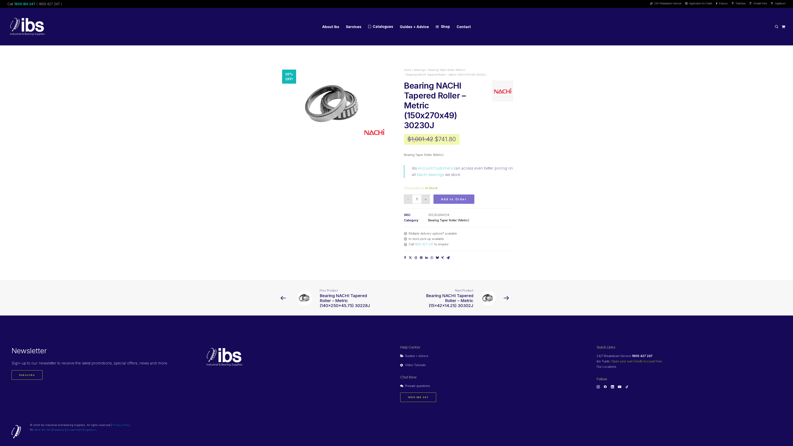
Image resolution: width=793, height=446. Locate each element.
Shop (445, 27)
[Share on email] (447, 257)
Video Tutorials (415, 365)
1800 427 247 (424, 244)
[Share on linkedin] (426, 257)
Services (353, 27)
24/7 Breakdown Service (667, 3)
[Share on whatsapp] (431, 257)
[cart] (783, 26)
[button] (777, 26)
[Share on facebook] (404, 257)
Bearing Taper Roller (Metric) (447, 69)
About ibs (330, 27)
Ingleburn (780, 3)
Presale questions (417, 386)
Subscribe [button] (27, 375)
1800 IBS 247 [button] (418, 397)
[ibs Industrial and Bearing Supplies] (27, 26)
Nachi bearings (430, 174)
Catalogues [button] (383, 27)
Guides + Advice (414, 27)
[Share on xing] (442, 257)
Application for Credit (700, 3)
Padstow (741, 3)
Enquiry (723, 3)
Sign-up (19, 363)
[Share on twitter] (410, 257)
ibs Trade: (629, 361)
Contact (464, 27)
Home (407, 69)
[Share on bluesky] (437, 257)
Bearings (420, 69)
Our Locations (606, 367)
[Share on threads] (415, 257)
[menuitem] (667, 3)
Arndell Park (760, 3)
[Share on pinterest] (421, 257)
